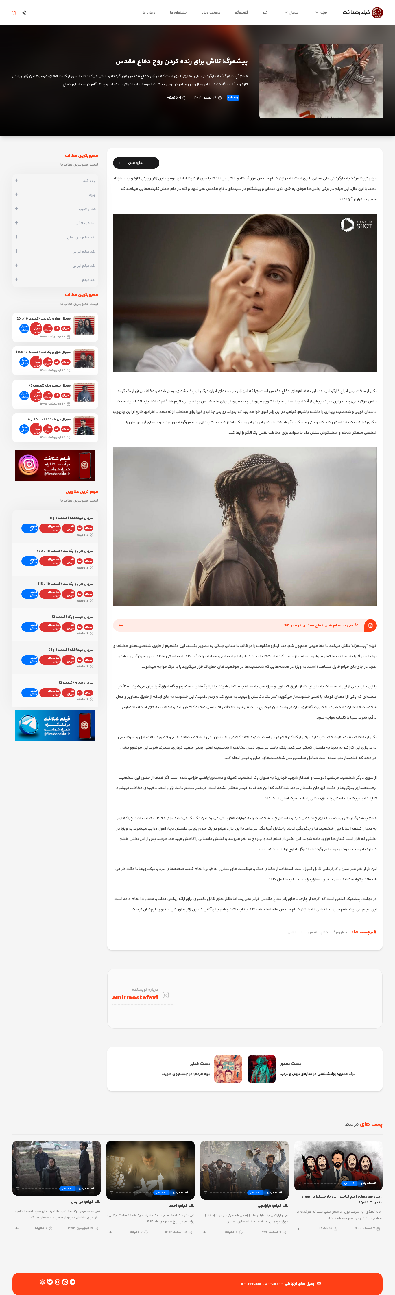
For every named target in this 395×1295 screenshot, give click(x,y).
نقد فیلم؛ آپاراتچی (273, 1206)
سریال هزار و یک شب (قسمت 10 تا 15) (43, 352)
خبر (265, 13)
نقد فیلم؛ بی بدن (86, 1202)
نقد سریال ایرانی (37, 328)
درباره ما (149, 13)
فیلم (323, 13)
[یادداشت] (17, 181)
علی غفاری (296, 932)
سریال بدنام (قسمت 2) (76, 683)
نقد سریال (47, 328)
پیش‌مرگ (340, 932)
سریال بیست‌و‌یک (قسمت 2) (50, 386)
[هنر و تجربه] (17, 209)
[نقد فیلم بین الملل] (17, 237)
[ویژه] (17, 195)
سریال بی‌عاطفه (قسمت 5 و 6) (70, 518)
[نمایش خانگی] (17, 223)
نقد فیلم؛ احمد (182, 1206)
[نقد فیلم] (17, 280)
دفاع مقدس (318, 932)
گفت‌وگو (241, 13)
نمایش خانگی (24, 328)
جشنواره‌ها (178, 13)
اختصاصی (349, 1183)
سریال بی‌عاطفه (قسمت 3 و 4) (48, 419)
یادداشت (233, 98)
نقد (57, 328)
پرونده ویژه (211, 13)
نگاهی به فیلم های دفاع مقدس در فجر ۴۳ (321, 625)
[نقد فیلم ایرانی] (17, 251)
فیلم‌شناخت (356, 12)
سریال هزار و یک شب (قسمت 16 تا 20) (43, 319)
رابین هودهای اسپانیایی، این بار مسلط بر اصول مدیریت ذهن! (342, 1200)
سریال (293, 13)
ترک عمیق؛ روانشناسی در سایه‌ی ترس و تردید (317, 1074)
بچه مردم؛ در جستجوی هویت (186, 1074)
